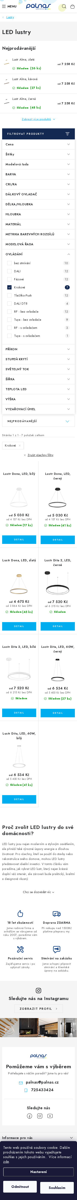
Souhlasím (57, 1187)
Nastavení (38, 1171)
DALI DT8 (41, 303)
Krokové (41, 287)
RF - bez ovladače (41, 311)
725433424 (42, 1090)
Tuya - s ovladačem (41, 336)
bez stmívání (41, 263)
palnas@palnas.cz (42, 1082)
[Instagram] (39, 1116)
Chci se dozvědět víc (37, 892)
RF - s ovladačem (41, 328)
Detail (19, 539)
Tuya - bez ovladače (41, 320)
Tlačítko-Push (41, 295)
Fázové (41, 279)
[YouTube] (50, 1116)
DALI (41, 271)
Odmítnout (20, 1186)
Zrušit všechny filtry (40, 455)
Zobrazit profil (36, 1009)
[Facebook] (29, 1116)
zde (6, 1161)
